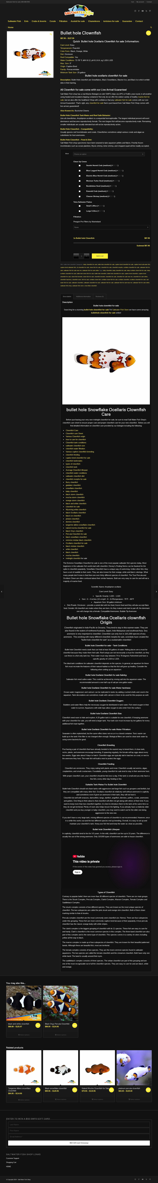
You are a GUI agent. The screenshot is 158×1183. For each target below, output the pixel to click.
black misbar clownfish (75, 546)
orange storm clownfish (75, 500)
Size (67, 153)
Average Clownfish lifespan (77, 470)
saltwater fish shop (66, 285)
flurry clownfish (72, 482)
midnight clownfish (73, 558)
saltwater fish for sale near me (73, 270)
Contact (149, 2)
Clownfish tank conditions (76, 443)
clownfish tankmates (74, 461)
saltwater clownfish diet (75, 476)
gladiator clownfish (73, 485)
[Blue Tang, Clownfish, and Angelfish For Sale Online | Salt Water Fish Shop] (79, 11)
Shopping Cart (11, 1162)
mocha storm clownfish (75, 497)
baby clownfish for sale (90, 264)
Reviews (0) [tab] (100, 296)
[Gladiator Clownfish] (156, 591)
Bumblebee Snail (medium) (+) (101, 186)
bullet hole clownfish (100, 273)
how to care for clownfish (76, 439)
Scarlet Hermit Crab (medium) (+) (102, 165)
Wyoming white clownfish (76, 509)
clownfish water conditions (76, 473)
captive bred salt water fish (142, 264)
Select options (25, 1035)
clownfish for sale (96, 103)
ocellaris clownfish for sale (131, 267)
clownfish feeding (73, 455)
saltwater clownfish (77, 282)
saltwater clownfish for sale (92, 282)
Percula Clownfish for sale (76, 534)
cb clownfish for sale (83, 267)
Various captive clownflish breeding (80, 452)
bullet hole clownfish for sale (106, 264)
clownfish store (76, 279)
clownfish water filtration (75, 449)
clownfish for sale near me (125, 276)
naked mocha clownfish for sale (78, 528)
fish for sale (85, 279)
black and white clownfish (76, 503)
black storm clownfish (74, 494)
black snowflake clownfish (76, 537)
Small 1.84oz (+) (95, 206)
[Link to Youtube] (142, 11)
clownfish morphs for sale (76, 479)
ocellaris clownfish (123, 279)
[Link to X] (146, 11)
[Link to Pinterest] (150, 11)
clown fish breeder (76, 276)
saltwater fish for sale (123, 100)
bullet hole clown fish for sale (85, 273)
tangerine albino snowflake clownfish (80, 525)
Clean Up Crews (80, 162)
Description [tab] (67, 296)
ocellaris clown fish (95, 279)
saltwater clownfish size (75, 446)
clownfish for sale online (140, 276)
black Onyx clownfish (74, 531)
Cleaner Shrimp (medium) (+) (100, 196)
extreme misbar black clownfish (78, 540)
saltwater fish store (78, 285)
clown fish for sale (95, 267)
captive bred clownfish (131, 273)
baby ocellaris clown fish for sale (136, 270)
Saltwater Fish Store (120, 310)
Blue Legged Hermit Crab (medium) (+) (104, 171)
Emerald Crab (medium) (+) (99, 191)
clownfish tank (71, 467)
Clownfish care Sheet (74, 433)
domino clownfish (73, 522)
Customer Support (12, 1158)
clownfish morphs (117, 267)
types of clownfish (73, 464)
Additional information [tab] (83, 296)
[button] (51, 34)
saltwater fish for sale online (90, 270)
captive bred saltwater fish (68, 267)
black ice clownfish (73, 516)
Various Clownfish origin (75, 436)
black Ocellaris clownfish (76, 513)
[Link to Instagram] (135, 11)
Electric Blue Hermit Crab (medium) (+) (104, 176)
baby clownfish (107, 270)
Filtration (77, 217)
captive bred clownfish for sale (124, 264)
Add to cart (99, 256)
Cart (132, 2)
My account (140, 2)
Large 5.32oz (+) (95, 211)
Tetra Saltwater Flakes (82, 202)
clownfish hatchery (65, 279)
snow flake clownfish (90, 285)
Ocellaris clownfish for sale (76, 543)
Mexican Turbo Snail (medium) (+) (102, 181)
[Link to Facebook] (139, 11)
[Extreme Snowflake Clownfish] (2, 591)
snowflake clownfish (74, 488)
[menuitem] (132, 1)
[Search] (150, 27)
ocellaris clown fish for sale (110, 279)
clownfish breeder (100, 276)
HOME (8, 1166)
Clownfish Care (72, 430)
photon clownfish (72, 519)
